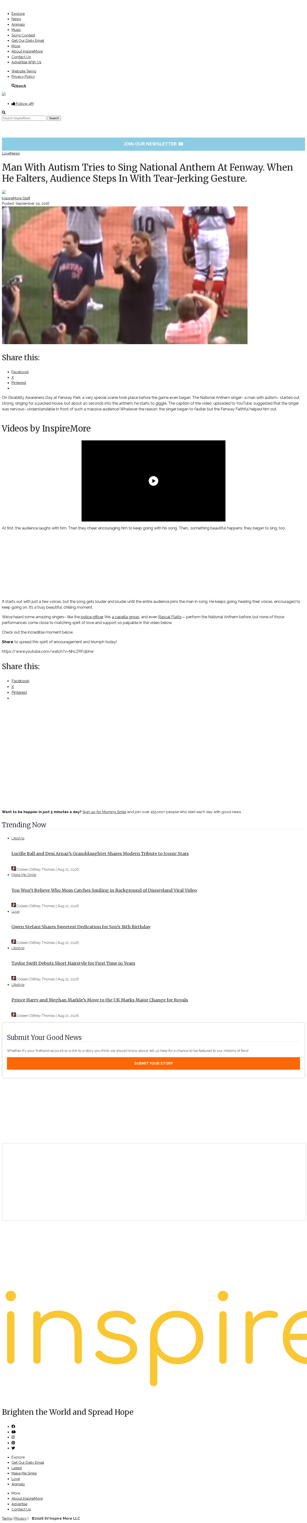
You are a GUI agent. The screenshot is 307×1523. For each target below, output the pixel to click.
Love (6, 153)
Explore (18, 14)
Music (16, 30)
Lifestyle (18, 838)
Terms (7, 1518)
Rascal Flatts (170, 617)
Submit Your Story (153, 1063)
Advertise (19, 1504)
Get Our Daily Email (28, 40)
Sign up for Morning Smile (104, 812)
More (16, 46)
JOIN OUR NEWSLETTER (154, 143)
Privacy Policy (23, 76)
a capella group (125, 617)
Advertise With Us (26, 62)
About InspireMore (27, 51)
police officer (92, 617)
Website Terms (24, 71)
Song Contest (23, 35)
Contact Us (21, 57)
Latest (17, 1468)
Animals (18, 24)
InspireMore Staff (16, 198)
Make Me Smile (24, 875)
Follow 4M (24, 104)
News (16, 19)
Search (20, 85)
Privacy (20, 1518)
